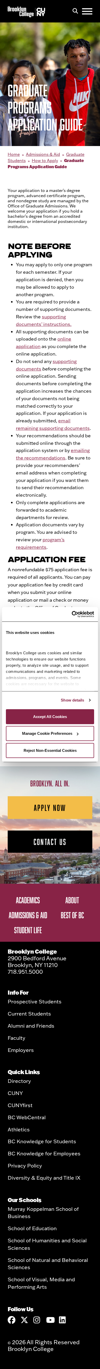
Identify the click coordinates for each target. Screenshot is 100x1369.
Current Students (29, 1013)
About (72, 900)
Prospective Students (35, 1001)
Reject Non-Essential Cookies (50, 750)
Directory (19, 1080)
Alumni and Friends (31, 1025)
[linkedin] (63, 1320)
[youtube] (50, 1320)
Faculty (16, 1037)
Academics (28, 900)
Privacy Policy (25, 1165)
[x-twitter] (24, 1320)
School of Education (32, 1228)
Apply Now (50, 807)
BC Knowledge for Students (42, 1141)
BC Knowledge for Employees (44, 1153)
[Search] (75, 11)
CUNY (15, 1093)
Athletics (19, 1129)
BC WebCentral (27, 1117)
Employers (21, 1049)
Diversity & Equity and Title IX (44, 1177)
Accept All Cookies (50, 716)
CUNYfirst (20, 1105)
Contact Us (50, 841)
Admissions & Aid (43, 154)
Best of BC (72, 915)
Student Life (28, 930)
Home (14, 154)
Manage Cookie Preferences (47, 733)
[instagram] (37, 1320)
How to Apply (45, 160)
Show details (72, 700)
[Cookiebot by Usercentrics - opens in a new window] (72, 614)
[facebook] (11, 1320)
